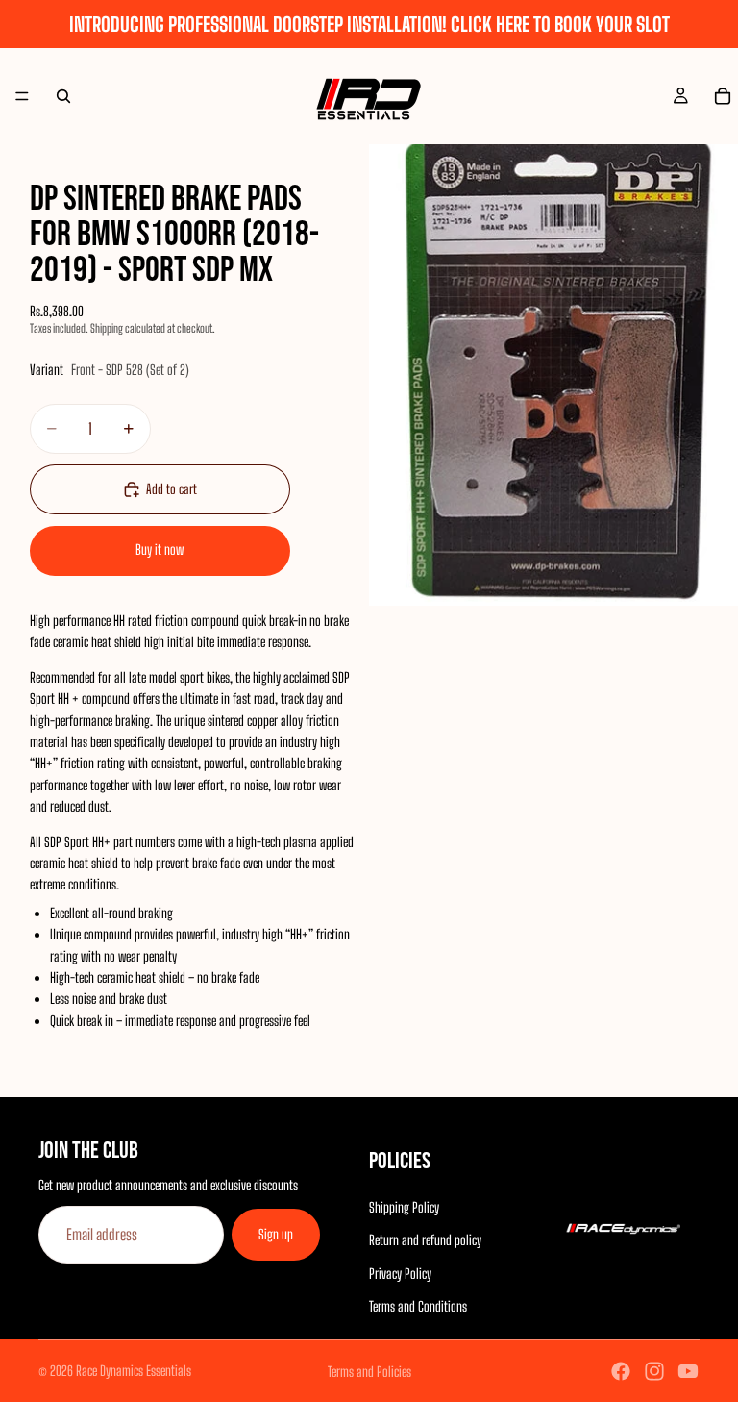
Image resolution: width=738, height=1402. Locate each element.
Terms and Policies (369, 1372)
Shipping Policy (404, 1207)
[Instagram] (654, 1371)
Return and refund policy (425, 1240)
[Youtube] (688, 1371)
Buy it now (159, 549)
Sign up (275, 1234)
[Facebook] (620, 1371)
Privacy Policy (400, 1273)
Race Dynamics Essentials (133, 1371)
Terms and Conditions (418, 1306)
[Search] (63, 96)
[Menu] (22, 96)
